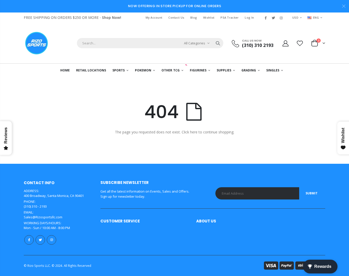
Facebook (29, 240)
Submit (312, 193)
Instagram (51, 240)
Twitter (40, 240)
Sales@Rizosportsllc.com (43, 217)
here (193, 132)
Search (218, 43)
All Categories (194, 43)
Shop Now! (111, 17)
